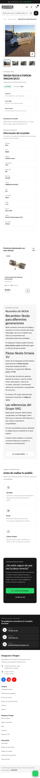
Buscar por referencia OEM (9, 701)
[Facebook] (3, 679)
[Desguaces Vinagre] (7, 7)
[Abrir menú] (27, 7)
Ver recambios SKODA (18, 454)
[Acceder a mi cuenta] (31, 7)
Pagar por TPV (5, 734)
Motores (3, 705)
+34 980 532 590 (20, 597)
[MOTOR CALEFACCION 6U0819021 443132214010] (17, 264)
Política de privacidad (7, 747)
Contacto (4, 730)
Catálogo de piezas (6, 689)
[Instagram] (9, 679)
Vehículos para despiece (8, 693)
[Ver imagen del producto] (7, 63)
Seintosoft (14, 770)
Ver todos (33, 249)
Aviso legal (4, 743)
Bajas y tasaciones (6, 722)
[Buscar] (36, 13)
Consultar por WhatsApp (21, 591)
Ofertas (3, 709)
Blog (2, 726)
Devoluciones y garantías (8, 755)
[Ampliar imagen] (32, 54)
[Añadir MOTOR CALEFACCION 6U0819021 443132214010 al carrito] (28, 291)
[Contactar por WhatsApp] (35, 773)
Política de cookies (6, 751)
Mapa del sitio (5, 759)
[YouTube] (14, 679)
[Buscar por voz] (31, 13)
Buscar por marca (6, 697)
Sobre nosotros (5, 718)
